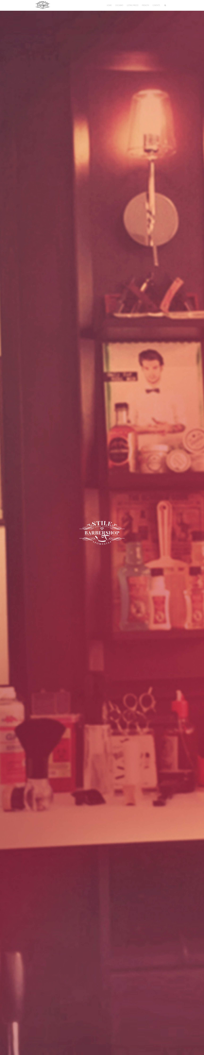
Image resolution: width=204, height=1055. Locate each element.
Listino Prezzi (132, 5)
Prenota (145, 5)
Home (109, 5)
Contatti (156, 5)
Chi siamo (119, 5)
